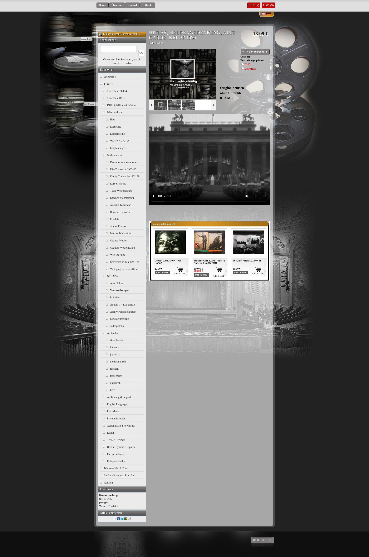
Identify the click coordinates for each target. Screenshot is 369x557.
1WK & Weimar (116, 439)
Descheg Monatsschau (122, 197)
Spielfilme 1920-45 (117, 91)
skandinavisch (117, 340)
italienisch (115, 347)
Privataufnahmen (116, 418)
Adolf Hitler (117, 283)
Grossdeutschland (119, 318)
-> (108, 84)
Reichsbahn (113, 411)
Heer (112, 119)
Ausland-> (112, 333)
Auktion (108, 482)
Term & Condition (108, 506)
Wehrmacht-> (114, 112)
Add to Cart (179, 273)
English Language (117, 404)
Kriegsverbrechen (116, 461)
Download (250, 68)
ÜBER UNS (105, 499)
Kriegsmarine (117, 133)
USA (113, 390)
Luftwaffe (115, 126)
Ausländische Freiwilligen (121, 425)
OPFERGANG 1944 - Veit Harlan (168, 261)
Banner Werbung (108, 495)
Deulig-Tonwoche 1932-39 (124, 176)
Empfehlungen (118, 148)
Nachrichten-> (115, 155)
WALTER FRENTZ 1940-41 (247, 260)
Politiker (115, 297)
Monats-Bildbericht (120, 233)
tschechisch (116, 375)
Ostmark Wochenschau (122, 247)
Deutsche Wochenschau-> (124, 162)
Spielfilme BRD (116, 98)
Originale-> (110, 76)
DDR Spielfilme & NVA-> (121, 105)
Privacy (103, 502)
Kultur (110, 432)
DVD (247, 64)
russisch (114, 368)
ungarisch (115, 383)
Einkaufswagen (111, 34)
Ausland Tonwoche (120, 205)
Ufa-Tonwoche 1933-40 (123, 169)
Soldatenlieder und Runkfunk (120, 475)
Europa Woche (118, 183)
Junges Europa (118, 226)
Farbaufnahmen (115, 454)
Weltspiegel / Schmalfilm (124, 269)
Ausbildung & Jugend (119, 397)
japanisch (115, 354)
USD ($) (268, 5)
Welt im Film (117, 254)
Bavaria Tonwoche (120, 212)
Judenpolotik (117, 326)
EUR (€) (253, 5)
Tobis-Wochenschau (121, 190)
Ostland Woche (118, 240)
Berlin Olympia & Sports (121, 447)
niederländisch (118, 361)
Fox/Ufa (114, 219)
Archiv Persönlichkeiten (123, 311)
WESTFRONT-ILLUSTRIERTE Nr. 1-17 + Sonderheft (209, 261)
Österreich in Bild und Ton (124, 262)
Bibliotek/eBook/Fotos (116, 468)
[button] (102, 5)
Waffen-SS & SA (119, 140)
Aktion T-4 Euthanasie (122, 304)
